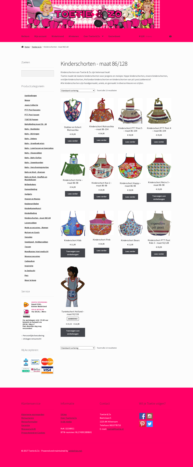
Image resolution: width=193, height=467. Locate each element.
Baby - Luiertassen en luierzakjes (39, 148)
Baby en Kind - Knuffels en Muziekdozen (36, 178)
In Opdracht (30, 270)
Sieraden (28, 237)
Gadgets (28, 194)
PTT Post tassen (32, 114)
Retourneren (27, 417)
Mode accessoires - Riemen (36, 227)
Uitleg (64, 414)
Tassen (28, 246)
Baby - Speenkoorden (34, 162)
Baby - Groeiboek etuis (34, 143)
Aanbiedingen (31, 95)
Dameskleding (31, 189)
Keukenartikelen (32, 203)
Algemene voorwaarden (32, 414)
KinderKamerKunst (33, 208)
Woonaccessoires (32, 256)
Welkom (25, 36)
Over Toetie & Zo (92, 36)
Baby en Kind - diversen (35, 172)
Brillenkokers (30, 184)
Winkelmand (58, 36)
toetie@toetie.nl (115, 429)
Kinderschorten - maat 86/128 (38, 218)
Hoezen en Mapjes (32, 199)
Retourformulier (29, 421)
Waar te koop (30, 280)
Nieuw (27, 100)
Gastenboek (114, 36)
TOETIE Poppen (31, 119)
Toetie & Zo (37, 47)
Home (27, 47)
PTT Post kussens (32, 110)
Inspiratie (29, 265)
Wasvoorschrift (28, 429)
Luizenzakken (31, 222)
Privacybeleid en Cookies (33, 432)
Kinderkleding (31, 213)
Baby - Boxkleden (32, 129)
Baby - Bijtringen (32, 133)
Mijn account (40, 36)
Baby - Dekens (31, 138)
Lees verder (73, 141)
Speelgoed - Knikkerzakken (36, 242)
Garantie (25, 425)
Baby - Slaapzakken (33, 153)
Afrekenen (74, 36)
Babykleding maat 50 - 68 (36, 124)
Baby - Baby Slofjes (33, 157)
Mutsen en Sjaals (32, 232)
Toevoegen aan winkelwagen (159, 198)
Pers (26, 275)
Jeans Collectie (31, 105)
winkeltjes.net (75, 450)
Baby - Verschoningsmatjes (37, 167)
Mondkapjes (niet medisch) (36, 251)
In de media (66, 421)
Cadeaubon (30, 261)
